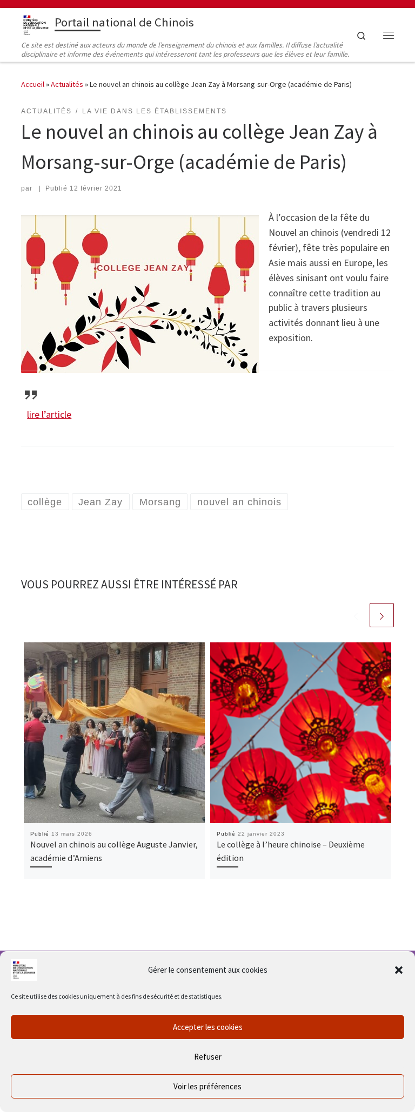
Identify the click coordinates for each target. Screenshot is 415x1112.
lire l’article (49, 414)
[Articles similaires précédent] (356, 615)
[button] (398, 970)
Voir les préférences (207, 1086)
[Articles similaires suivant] (382, 615)
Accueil (32, 84)
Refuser (208, 1057)
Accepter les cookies (208, 1027)
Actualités (67, 84)
